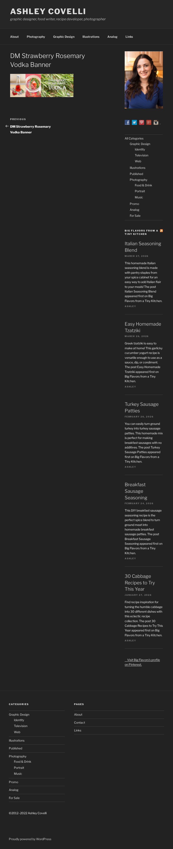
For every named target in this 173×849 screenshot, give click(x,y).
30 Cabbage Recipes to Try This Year (140, 582)
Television (141, 155)
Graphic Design (63, 36)
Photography (36, 36)
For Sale (135, 215)
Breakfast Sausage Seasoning (136, 491)
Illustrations (90, 36)
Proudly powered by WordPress (30, 839)
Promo (134, 204)
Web (138, 161)
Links (129, 36)
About (14, 36)
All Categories (134, 138)
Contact (79, 722)
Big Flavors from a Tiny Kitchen (141, 232)
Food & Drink (143, 185)
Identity (140, 149)
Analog (112, 36)
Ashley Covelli (48, 11)
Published (136, 174)
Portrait (140, 191)
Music (139, 197)
